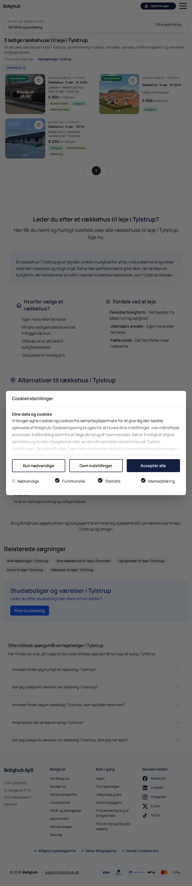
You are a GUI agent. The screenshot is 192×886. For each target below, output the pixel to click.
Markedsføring (161, 481)
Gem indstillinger (96, 465)
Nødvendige (28, 481)
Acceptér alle (153, 465)
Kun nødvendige (38, 465)
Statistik (112, 481)
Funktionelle (73, 481)
